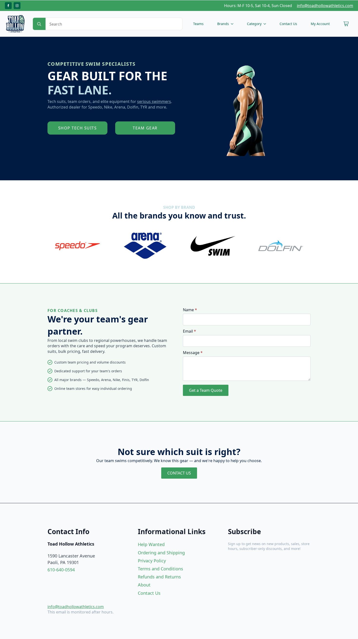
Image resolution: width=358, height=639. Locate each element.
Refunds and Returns (159, 577)
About (144, 585)
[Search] (39, 24)
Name (190, 310)
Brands (223, 23)
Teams (198, 23)
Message (193, 353)
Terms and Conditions (160, 569)
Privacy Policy (152, 561)
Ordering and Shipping (161, 553)
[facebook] (8, 5)
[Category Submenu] (266, 23)
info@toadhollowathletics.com (325, 5)
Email (189, 331)
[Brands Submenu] (233, 23)
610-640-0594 (61, 570)
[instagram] (17, 5)
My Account (320, 23)
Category (254, 23)
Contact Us (288, 23)
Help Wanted (151, 544)
